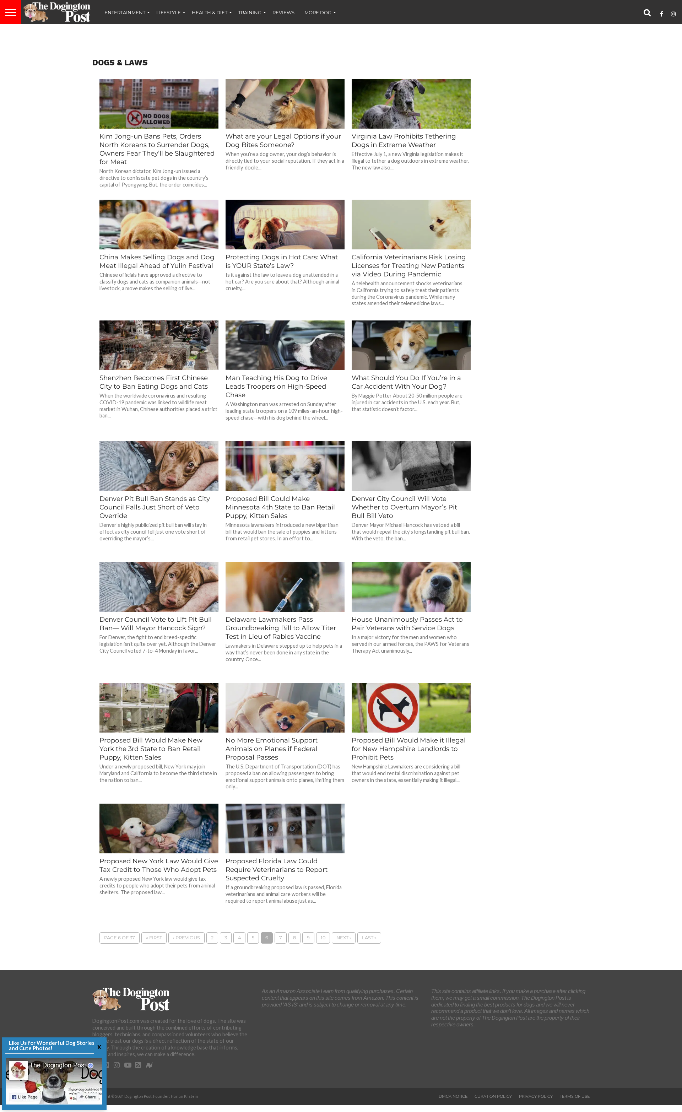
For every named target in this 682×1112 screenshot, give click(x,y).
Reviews (283, 12)
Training (249, 12)
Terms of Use (575, 1096)
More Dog (317, 12)
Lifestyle (168, 12)
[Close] (98, 1046)
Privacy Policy (536, 1096)
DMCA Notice (453, 1096)
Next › (343, 937)
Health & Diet (209, 12)
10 (323, 937)
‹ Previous (186, 937)
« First (154, 937)
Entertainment (124, 12)
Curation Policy (493, 1096)
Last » (369, 937)
